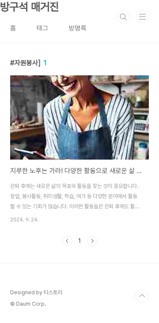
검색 (123, 17)
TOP (142, 296)
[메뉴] (142, 16)
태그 (42, 28)
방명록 (77, 28)
